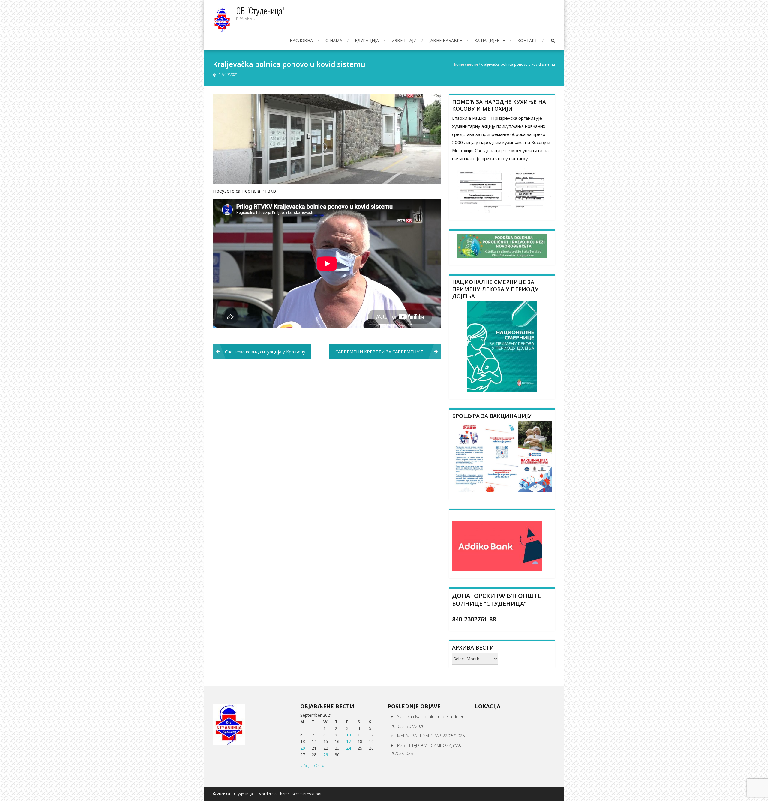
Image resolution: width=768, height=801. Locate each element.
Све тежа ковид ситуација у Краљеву (265, 352)
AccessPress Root (307, 793)
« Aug (305, 766)
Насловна (301, 40)
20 (302, 748)
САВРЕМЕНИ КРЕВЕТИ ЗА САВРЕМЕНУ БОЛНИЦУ (388, 352)
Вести (472, 64)
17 (348, 741)
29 (325, 755)
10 (348, 735)
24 (348, 748)
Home (459, 64)
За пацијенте (490, 40)
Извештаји (404, 40)
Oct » (319, 766)
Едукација (367, 40)
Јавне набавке (445, 40)
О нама (334, 40)
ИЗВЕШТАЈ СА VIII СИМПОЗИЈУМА (429, 745)
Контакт (527, 40)
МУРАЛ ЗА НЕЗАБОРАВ (419, 736)
